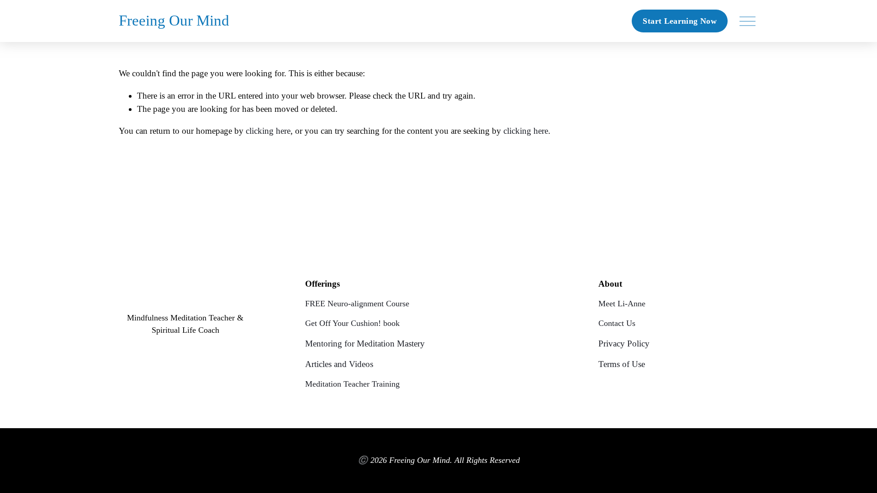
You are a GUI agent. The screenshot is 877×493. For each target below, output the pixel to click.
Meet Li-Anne (621, 303)
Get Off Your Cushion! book (352, 323)
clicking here (268, 131)
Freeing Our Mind (174, 20)
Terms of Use (621, 364)
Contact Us (616, 323)
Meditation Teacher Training (352, 383)
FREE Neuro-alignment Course (357, 303)
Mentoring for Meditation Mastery (365, 343)
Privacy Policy (624, 343)
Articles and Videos (339, 364)
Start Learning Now (679, 21)
